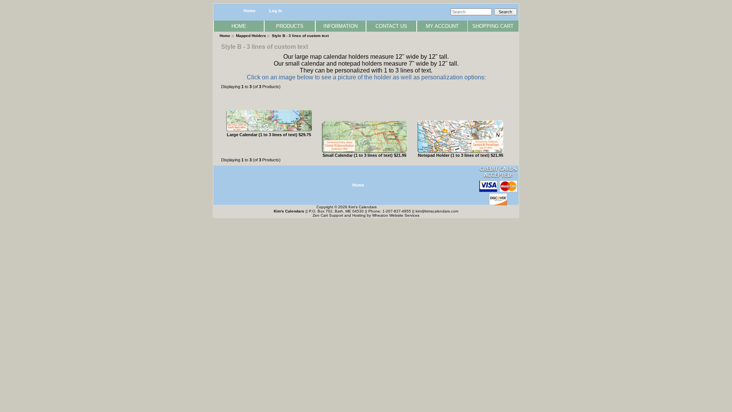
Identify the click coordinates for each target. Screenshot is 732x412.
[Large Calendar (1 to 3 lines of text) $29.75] (269, 131)
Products (289, 26)
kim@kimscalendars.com (437, 211)
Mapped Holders (251, 36)
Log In (275, 10)
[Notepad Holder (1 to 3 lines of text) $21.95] (460, 151)
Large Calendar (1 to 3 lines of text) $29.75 (269, 134)
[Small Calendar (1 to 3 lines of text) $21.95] (365, 151)
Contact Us (391, 26)
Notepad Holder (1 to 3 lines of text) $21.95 (460, 155)
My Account (442, 26)
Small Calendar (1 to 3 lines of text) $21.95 (364, 155)
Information (340, 26)
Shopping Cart (493, 26)
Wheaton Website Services (395, 215)
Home (249, 10)
